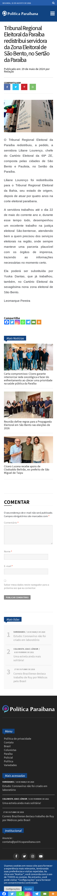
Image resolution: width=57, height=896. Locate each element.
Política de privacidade (17, 738)
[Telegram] (28, 322)
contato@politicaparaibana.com (21, 842)
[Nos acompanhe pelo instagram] (32, 856)
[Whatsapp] (22, 322)
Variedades (10, 765)
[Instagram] (17, 322)
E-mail (8, 566)
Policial (8, 757)
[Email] (33, 322)
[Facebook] (6, 322)
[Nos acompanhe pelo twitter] (24, 856)
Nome (8, 551)
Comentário (11, 522)
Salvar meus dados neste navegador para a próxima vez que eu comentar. (26, 586)
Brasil (7, 746)
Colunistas (10, 750)
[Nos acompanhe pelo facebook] (16, 856)
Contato (9, 742)
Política (8, 761)
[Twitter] (12, 322)
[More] (39, 322)
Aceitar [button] (28, 888)
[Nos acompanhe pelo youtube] (41, 856)
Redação (9, 71)
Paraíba (8, 754)
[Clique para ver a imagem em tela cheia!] (28, 131)
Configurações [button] (13, 888)
